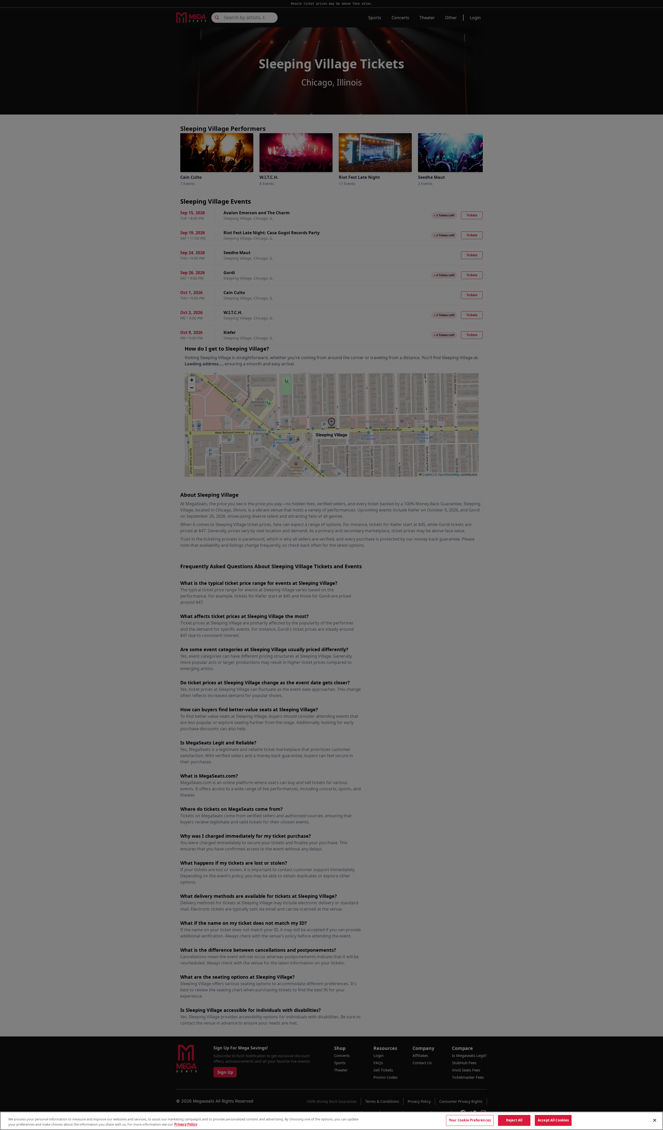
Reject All (514, 1120)
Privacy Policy (185, 1124)
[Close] (654, 1120)
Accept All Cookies (553, 1120)
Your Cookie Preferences (470, 1120)
